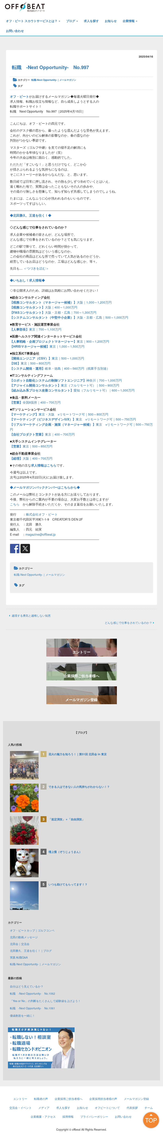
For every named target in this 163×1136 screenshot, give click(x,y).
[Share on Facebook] (14, 548)
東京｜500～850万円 (31, 446)
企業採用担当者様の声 (103, 1099)
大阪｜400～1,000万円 (43, 307)
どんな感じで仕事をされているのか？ (128, 623)
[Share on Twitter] (25, 548)
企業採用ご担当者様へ (81, 675)
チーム (149, 1108)
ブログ (71, 21)
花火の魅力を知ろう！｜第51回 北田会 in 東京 (78, 754)
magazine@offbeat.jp (40, 534)
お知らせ (111, 21)
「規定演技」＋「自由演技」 (68, 819)
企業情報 (129, 21)
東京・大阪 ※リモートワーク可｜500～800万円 (59, 414)
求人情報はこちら (43, 465)
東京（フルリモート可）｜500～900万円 (64, 385)
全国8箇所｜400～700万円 (35, 402)
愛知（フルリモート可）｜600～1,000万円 (72, 390)
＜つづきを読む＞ (36, 268)
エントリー (81, 652)
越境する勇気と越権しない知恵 (31, 615)
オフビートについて (107, 1108)
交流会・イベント (20, 1108)
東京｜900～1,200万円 (59, 341)
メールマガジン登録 (81, 699)
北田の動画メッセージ (24, 937)
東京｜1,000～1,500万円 (47, 346)
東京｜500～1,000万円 (47, 358)
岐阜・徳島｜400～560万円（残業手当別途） (60, 368)
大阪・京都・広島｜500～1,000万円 (69, 317)
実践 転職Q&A (19, 957)
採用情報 (68, 1117)
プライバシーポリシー (94, 1117)
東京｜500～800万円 (30, 363)
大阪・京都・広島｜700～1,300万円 (53, 312)
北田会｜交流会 (19, 944)
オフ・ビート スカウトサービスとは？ (32, 21)
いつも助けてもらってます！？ (68, 884)
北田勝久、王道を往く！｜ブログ (31, 951)
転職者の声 (41, 1099)
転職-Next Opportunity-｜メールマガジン (53, 80)
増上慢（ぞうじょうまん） (65, 852)
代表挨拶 (132, 1108)
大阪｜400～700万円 (31, 458)
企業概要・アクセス (43, 1117)
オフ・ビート (19, 96)
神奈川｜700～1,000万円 (66, 380)
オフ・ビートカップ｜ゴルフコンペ (32, 930)
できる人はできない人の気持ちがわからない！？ (79, 787)
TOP (151, 1120)
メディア (43, 1108)
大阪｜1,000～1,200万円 (61, 302)
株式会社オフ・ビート (42, 514)
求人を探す (91, 21)
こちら (14, 504)
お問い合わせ (15, 31)
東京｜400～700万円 (42, 434)
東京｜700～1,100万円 (35, 329)
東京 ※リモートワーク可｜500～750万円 (73, 419)
